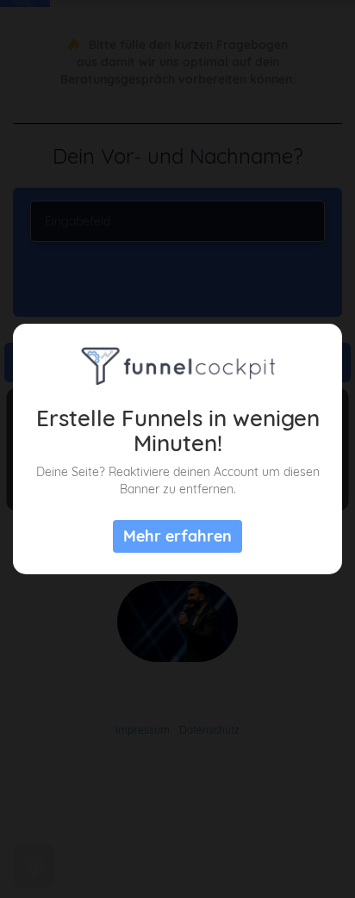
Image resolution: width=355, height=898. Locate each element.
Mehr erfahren (177, 536)
